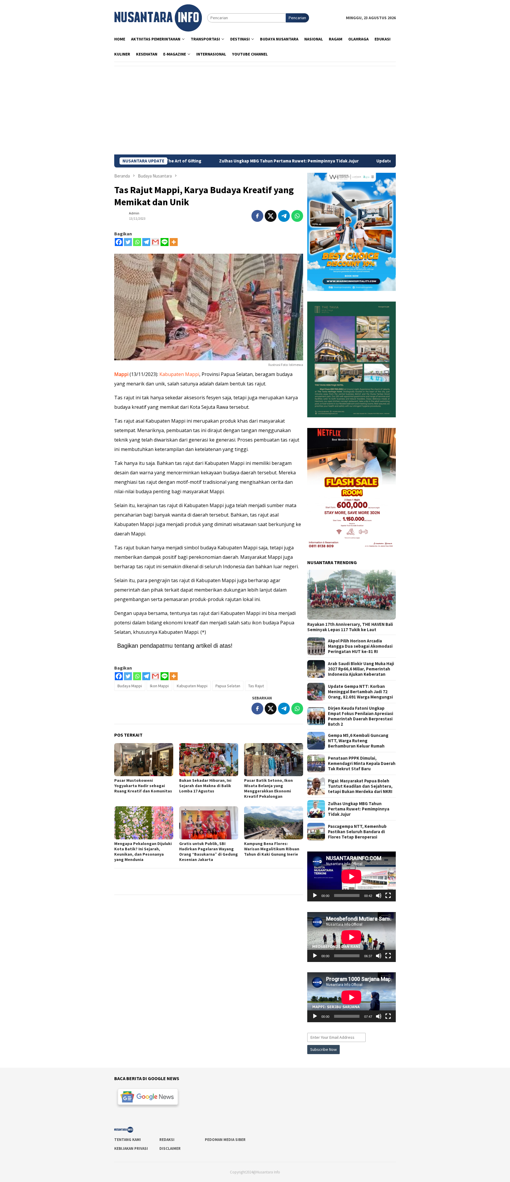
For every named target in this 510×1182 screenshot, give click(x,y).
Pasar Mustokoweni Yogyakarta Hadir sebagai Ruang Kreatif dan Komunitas (143, 786)
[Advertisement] (255, 110)
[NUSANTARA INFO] (158, 17)
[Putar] (315, 895)
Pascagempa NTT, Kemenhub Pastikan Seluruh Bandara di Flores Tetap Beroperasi (357, 832)
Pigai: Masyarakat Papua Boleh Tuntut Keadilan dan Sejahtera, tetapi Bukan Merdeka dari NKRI (360, 786)
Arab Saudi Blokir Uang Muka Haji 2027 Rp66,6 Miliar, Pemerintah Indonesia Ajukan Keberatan (361, 669)
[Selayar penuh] (388, 895)
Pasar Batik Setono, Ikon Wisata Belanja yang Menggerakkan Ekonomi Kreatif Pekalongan (268, 788)
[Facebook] (119, 242)
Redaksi (166, 1139)
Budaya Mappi (129, 685)
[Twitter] (128, 242)
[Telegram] (146, 242)
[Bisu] (379, 895)
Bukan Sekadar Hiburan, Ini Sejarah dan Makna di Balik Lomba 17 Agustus (205, 786)
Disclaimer (170, 1148)
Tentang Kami (127, 1139)
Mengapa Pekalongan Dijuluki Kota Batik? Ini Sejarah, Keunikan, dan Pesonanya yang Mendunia (143, 851)
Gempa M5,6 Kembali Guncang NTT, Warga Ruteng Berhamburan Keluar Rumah (358, 741)
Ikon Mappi (159, 685)
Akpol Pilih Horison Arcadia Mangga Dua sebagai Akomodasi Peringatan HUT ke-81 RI (360, 646)
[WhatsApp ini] (297, 216)
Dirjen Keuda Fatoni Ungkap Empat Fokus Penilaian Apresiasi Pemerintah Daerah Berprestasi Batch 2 (360, 716)
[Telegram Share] (284, 216)
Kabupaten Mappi (179, 374)
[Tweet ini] (271, 216)
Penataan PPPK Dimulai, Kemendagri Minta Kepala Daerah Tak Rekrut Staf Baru (361, 763)
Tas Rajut (256, 685)
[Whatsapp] (137, 242)
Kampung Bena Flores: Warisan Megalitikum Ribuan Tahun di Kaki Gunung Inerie (271, 849)
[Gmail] (155, 242)
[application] (351, 876)
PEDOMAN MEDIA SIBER (225, 1139)
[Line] (165, 242)
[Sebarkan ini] (257, 216)
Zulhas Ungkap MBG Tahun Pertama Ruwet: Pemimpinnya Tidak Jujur (217, 161)
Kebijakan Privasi (131, 1148)
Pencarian (297, 17)
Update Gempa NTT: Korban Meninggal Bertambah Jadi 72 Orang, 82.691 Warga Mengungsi (360, 692)
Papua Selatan (227, 685)
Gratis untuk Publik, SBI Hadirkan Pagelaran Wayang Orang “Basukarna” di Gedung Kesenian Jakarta (208, 851)
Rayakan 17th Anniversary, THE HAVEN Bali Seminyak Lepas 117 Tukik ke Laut (350, 627)
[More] (174, 242)
